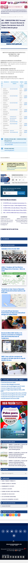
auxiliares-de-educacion (8, 494)
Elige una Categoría (7, 473)
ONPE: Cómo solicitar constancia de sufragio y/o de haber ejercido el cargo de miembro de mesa (13, 358)
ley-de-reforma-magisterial (9, 496)
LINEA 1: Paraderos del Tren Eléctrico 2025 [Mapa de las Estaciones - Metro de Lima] (13, 269)
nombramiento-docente (8, 486)
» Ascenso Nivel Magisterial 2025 (10, 384)
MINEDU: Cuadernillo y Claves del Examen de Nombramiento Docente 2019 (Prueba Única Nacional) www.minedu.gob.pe (18, 463)
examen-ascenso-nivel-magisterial (10, 491)
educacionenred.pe (15, 7)
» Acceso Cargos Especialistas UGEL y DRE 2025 (13, 390)
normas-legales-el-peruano (9, 483)
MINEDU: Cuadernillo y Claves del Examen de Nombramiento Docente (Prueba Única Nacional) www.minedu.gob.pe (18, 455)
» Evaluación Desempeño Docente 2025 (12, 396)
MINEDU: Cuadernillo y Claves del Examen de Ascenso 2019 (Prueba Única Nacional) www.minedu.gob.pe (18, 447)
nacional (21, 16)
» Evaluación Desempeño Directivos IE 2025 (13, 395)
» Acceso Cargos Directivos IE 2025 (11, 388)
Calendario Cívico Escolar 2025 (10, 249)
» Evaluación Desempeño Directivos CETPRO (14, 393)
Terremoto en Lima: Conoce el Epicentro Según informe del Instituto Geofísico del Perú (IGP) (13, 290)
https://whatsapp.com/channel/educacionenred (16, 168)
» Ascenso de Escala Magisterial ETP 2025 (13, 386)
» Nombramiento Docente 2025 (10, 398)
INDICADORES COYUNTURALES (6, 132)
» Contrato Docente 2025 (8, 382)
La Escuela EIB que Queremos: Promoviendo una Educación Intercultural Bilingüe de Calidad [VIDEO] (13, 312)
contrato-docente (7, 488)
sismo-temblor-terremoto (8, 481)
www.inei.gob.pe (8, 150)
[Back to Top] (13, 541)
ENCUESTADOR (13, 95)
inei (17, 16)
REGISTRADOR (13, 123)
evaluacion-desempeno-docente (10, 499)
